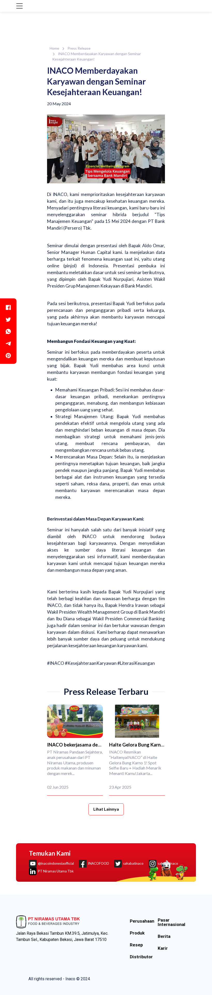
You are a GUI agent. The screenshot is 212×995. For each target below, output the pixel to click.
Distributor (141, 957)
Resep (136, 945)
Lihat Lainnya (106, 808)
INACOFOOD (98, 863)
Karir (163, 948)
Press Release (78, 48)
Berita (164, 936)
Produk (137, 933)
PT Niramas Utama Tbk (56, 871)
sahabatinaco (133, 863)
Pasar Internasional (171, 922)
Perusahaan (142, 921)
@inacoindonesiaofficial (56, 863)
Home (54, 48)
